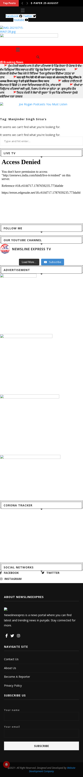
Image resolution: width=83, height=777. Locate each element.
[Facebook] (6, 636)
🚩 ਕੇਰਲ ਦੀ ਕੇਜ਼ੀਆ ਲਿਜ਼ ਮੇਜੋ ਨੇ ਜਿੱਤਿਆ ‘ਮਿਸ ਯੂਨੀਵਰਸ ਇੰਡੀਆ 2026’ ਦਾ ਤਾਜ (39, 73)
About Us (10, 668)
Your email (12, 726)
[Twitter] (12, 636)
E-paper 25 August (45, 3)
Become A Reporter (17, 677)
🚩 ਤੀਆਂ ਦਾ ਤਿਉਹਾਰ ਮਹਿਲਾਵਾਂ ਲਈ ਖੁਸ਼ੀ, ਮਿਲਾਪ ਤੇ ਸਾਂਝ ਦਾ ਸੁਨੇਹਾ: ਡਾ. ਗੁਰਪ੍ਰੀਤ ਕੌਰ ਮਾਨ (41, 88)
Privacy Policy (13, 685)
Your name (12, 710)
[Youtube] (23, 636)
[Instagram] (19, 636)
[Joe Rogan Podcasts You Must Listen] (41, 104)
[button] (22, 10)
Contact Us (11, 659)
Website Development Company (52, 769)
